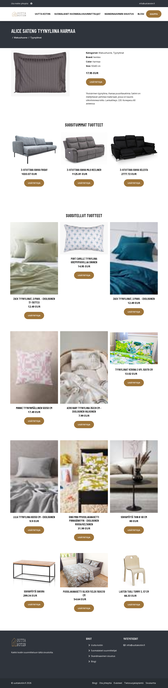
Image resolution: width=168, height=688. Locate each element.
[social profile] (31, 3)
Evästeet (118, 683)
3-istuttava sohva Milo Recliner (84, 169)
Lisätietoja (96, 82)
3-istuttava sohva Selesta (134, 169)
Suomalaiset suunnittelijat (104, 650)
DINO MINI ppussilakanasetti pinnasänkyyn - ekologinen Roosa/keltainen (84, 520)
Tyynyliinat (36, 37)
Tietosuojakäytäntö (134, 683)
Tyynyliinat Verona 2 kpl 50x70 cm (134, 369)
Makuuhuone (20, 37)
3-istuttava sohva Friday (34, 169)
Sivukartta (151, 683)
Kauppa (154, 14)
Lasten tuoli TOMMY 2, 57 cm (134, 591)
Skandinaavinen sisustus (119, 13)
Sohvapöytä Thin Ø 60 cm (134, 517)
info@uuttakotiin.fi (147, 3)
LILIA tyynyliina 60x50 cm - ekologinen (34, 517)
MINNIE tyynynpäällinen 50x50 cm (34, 408)
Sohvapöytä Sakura (34, 591)
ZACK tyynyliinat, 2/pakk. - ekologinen (134, 298)
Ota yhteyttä (105, 683)
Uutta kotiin (42, 13)
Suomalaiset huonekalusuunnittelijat (77, 13)
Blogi (141, 13)
